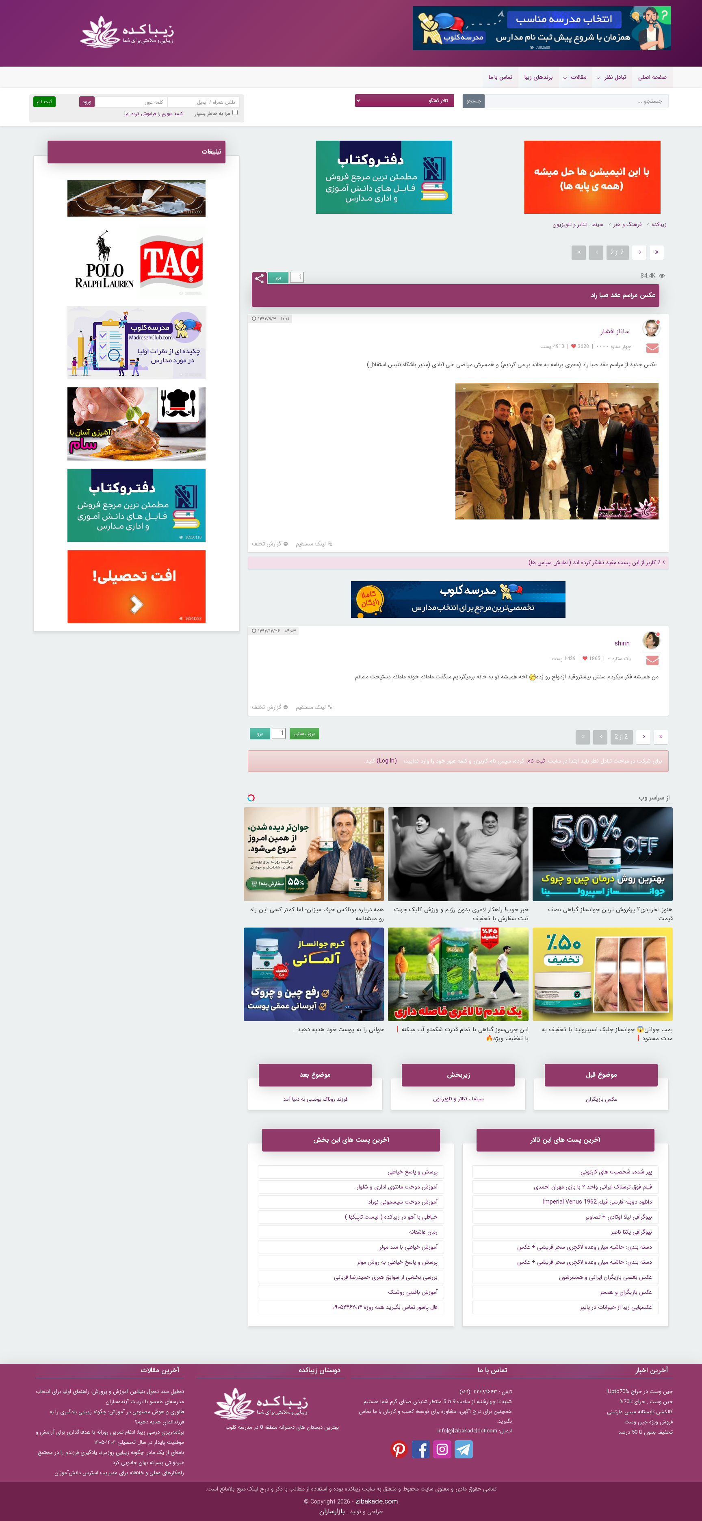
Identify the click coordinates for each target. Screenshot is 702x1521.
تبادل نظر (615, 77)
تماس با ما (500, 77)
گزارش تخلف (267, 544)
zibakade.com (376, 1501)
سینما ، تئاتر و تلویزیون (577, 224)
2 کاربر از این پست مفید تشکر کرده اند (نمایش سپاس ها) (595, 562)
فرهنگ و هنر (627, 224)
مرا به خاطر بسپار (212, 113)
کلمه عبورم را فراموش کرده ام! (153, 113)
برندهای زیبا (538, 77)
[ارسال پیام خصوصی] (653, 347)
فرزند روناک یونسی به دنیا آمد (315, 1099)
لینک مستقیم (311, 544)
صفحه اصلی (652, 77)
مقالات (578, 77)
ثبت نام (536, 760)
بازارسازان (332, 1511)
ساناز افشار (615, 331)
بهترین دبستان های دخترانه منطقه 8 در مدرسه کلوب (282, 1427)
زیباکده (659, 224)
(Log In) (387, 760)
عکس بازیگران (601, 1099)
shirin (622, 643)
